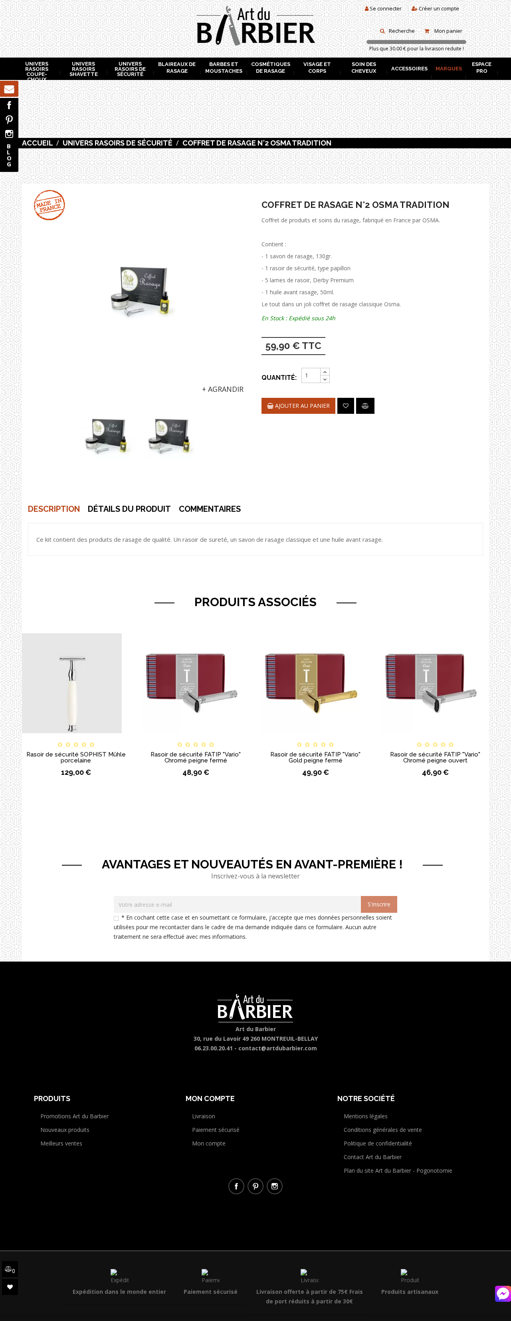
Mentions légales (366, 1116)
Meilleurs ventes (61, 1143)
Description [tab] (54, 509)
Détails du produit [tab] (129, 509)
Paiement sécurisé (216, 1129)
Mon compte (209, 1143)
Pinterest (9, 119)
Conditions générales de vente (383, 1129)
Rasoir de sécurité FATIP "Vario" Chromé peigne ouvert (435, 757)
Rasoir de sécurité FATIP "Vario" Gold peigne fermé (315, 757)
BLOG (9, 155)
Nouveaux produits (64, 1129)
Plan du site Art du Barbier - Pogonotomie (398, 1170)
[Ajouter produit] (365, 406)
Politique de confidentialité (378, 1143)
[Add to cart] (35, 737)
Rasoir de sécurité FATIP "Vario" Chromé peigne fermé (196, 757)
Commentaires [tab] (210, 509)
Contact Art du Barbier (373, 1157)
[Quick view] (116, 737)
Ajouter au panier (301, 405)
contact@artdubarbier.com (277, 1048)
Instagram (9, 134)
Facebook (9, 105)
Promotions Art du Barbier (74, 1116)
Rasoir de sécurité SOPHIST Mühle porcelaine (76, 757)
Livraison (203, 1116)
